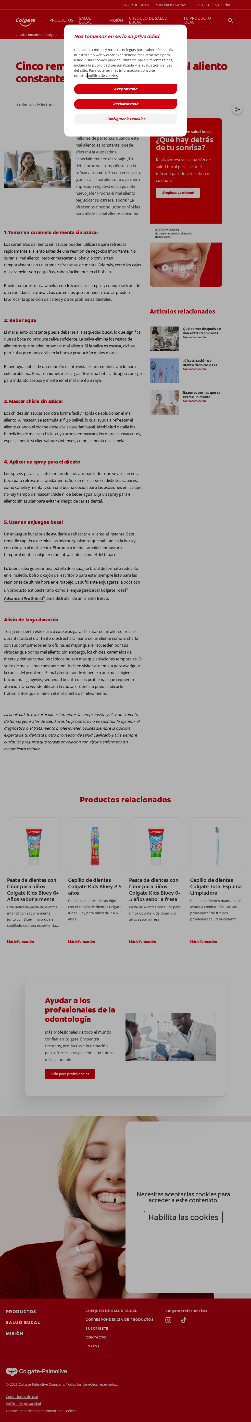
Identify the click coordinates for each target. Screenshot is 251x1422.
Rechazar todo (125, 104)
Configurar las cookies (125, 119)
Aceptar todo (125, 89)
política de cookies (103, 75)
